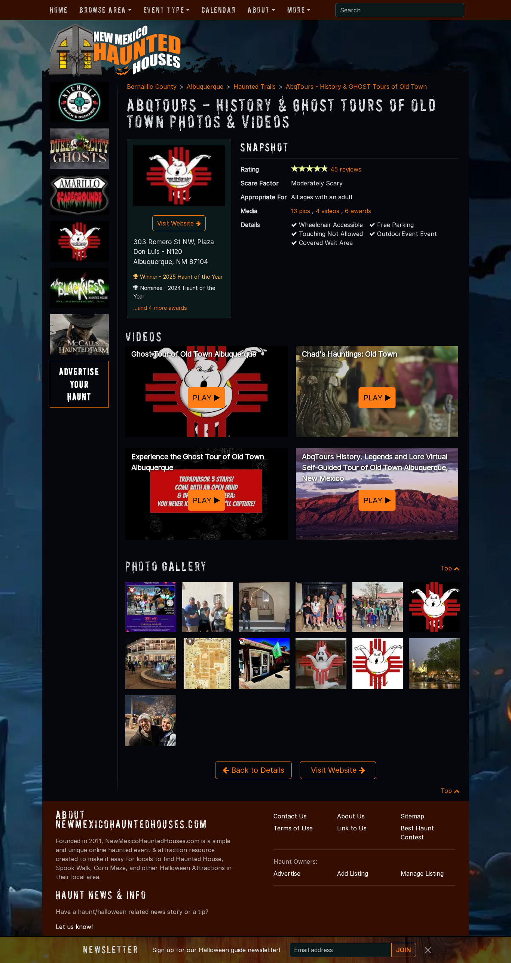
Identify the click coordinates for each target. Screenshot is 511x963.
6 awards (358, 211)
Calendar (219, 9)
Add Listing (352, 873)
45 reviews (345, 169)
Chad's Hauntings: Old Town (349, 353)
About (259, 9)
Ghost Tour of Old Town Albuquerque (193, 353)
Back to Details (256, 770)
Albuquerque (205, 86)
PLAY (203, 397)
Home (58, 9)
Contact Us (290, 816)
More (296, 9)
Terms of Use (293, 828)
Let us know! (74, 926)
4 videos (327, 211)
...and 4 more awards (160, 308)
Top (447, 568)
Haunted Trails (254, 86)
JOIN (403, 950)
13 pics (300, 211)
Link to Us (352, 828)
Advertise (286, 873)
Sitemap (412, 816)
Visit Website (176, 223)
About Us (351, 816)
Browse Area (102, 9)
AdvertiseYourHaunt (79, 384)
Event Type (164, 9)
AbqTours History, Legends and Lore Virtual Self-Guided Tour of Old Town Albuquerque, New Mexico (375, 467)
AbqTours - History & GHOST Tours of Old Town (356, 86)
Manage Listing (422, 873)
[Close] (427, 950)
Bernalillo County (152, 86)
